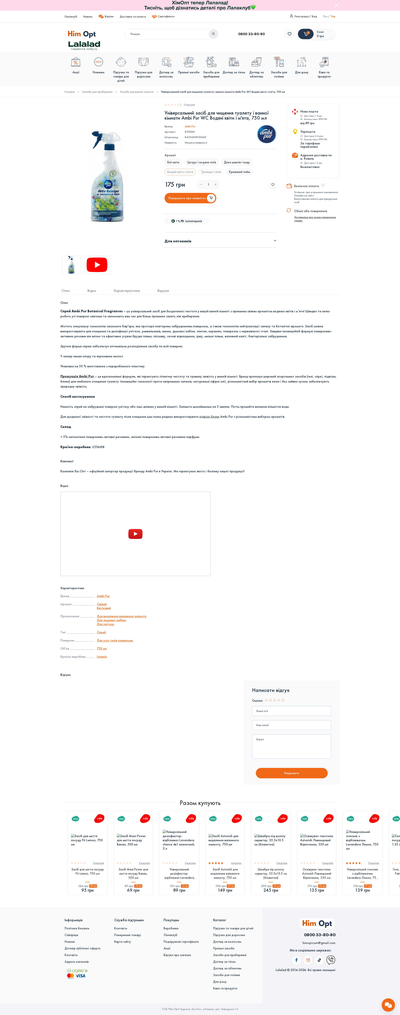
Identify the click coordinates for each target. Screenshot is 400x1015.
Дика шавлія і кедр (237, 162)
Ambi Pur (190, 126)
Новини (87, 16)
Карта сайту (122, 942)
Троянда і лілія (211, 172)
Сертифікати (166, 16)
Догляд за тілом (224, 962)
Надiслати (291, 773)
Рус (325, 16)
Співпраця (71, 935)
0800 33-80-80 (251, 34)
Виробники (171, 928)
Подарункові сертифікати (181, 942)
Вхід (314, 16)
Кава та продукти (225, 988)
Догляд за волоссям (227, 942)
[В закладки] (273, 184)
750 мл (102, 648)
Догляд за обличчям (227, 968)
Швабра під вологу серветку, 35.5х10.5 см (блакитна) (271, 874)
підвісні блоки (209, 417)
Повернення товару (127, 935)
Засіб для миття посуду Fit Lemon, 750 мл (87, 871)
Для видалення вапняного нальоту (121, 616)
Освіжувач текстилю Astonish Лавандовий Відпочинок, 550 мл (316, 874)
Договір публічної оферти (82, 948)
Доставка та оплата (133, 16)
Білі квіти (173, 162)
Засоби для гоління (226, 975)
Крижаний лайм (239, 172)
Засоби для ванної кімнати (137, 91)
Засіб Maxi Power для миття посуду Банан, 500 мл (133, 874)
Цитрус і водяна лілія (201, 162)
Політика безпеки (77, 928)
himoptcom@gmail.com (318, 943)
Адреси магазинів (77, 962)
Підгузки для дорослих (229, 935)
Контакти (71, 955)
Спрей (101, 632)
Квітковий (104, 608)
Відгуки (109, 16)
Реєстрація (302, 16)
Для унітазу (105, 624)
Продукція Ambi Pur (77, 376)
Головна (70, 91)
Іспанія (102, 657)
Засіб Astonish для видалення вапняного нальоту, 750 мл (225, 874)
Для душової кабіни (111, 620)
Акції (167, 948)
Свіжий (102, 604)
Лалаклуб (71, 16)
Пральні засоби (223, 948)
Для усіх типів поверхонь (115, 640)
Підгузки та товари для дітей (233, 928)
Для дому (219, 982)
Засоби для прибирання (97, 91)
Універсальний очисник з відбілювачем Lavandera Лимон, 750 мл (362, 874)
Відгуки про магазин (177, 955)
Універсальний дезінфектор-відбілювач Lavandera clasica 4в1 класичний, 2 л (179, 874)
